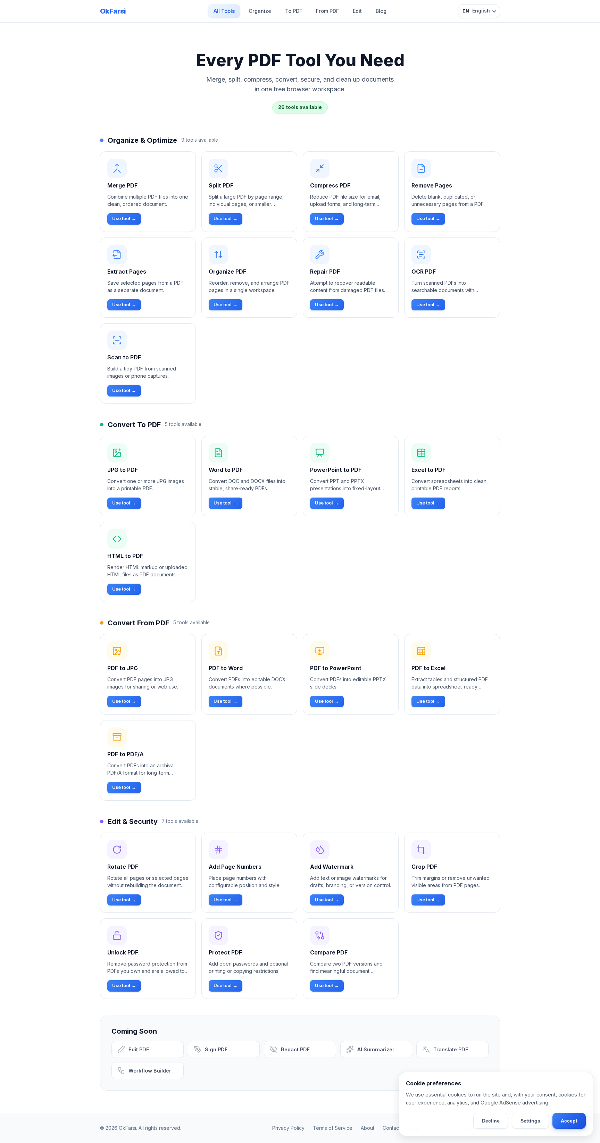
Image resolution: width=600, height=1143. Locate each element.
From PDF (327, 11)
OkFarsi (113, 11)
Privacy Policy (288, 1128)
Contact (391, 1128)
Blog (381, 11)
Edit (357, 11)
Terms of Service (332, 1128)
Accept (569, 1121)
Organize (260, 11)
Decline (491, 1121)
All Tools (224, 11)
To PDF (293, 11)
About (367, 1128)
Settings (530, 1121)
